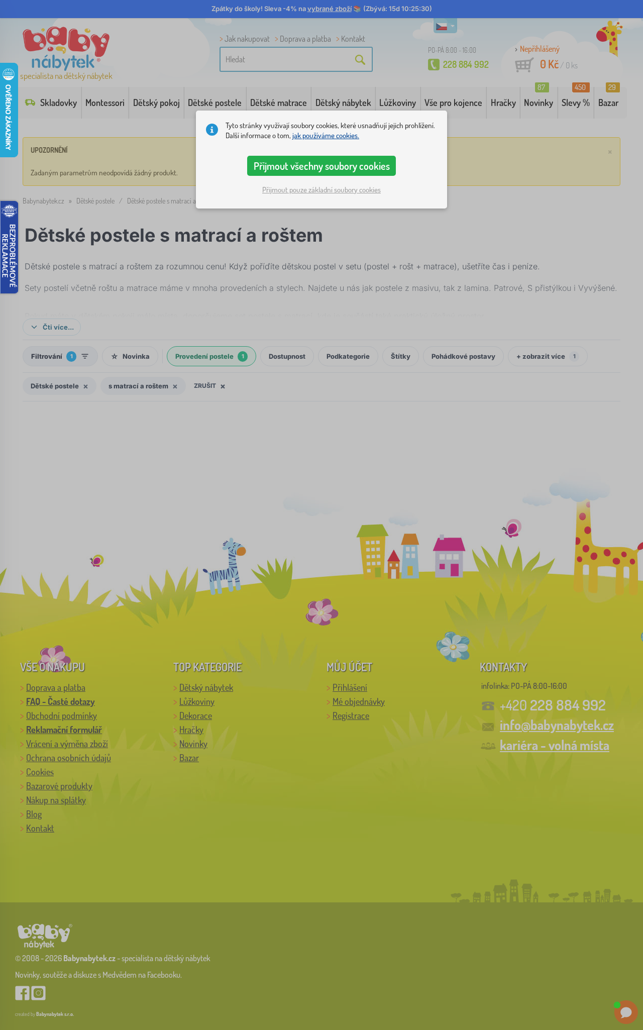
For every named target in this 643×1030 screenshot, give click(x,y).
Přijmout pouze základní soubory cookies (321, 189)
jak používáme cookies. (325, 135)
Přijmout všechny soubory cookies (322, 165)
